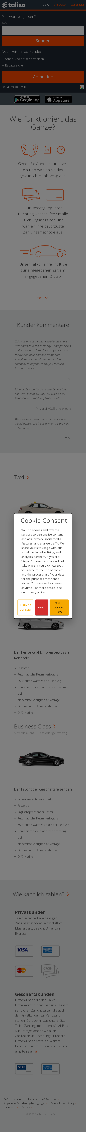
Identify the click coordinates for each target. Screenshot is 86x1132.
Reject (42, 607)
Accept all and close (59, 607)
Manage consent (25, 607)
